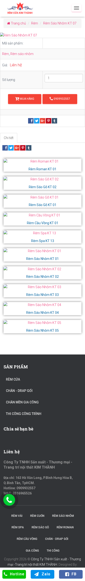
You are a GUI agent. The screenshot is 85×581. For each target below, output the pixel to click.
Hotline (17, 574)
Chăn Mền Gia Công (22, 402)
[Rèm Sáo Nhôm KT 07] (42, 35)
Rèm (5, 54)
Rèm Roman (65, 527)
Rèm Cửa (13, 379)
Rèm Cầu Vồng (27, 539)
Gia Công (32, 550)
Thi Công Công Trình (23, 414)
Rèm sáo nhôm (22, 54)
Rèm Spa (18, 527)
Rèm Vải (16, 515)
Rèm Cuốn (37, 515)
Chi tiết (8, 138)
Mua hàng (26, 98)
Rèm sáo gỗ (40, 527)
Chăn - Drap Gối (19, 391)
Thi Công (53, 550)
